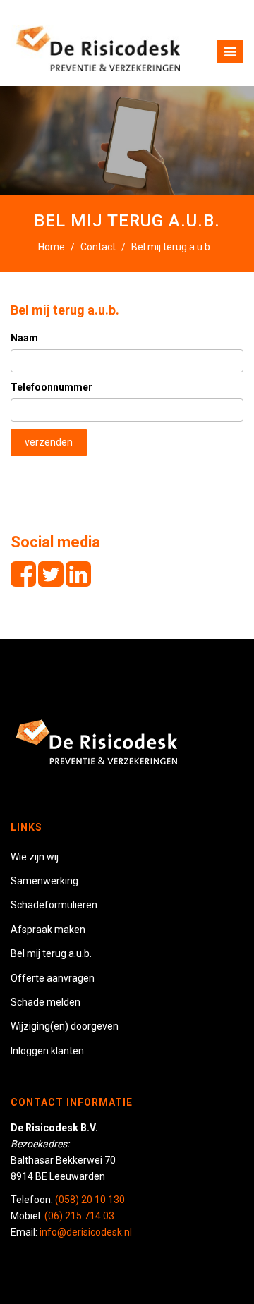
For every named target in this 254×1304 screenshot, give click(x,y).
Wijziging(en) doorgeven (65, 1026)
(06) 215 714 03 (79, 1215)
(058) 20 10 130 (90, 1199)
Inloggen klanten (47, 1050)
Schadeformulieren (54, 904)
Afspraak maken (48, 929)
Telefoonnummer (51, 387)
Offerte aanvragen (53, 978)
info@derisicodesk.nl (86, 1232)
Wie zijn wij (35, 857)
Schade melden (45, 1002)
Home (51, 246)
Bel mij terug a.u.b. (65, 310)
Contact (98, 246)
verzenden (49, 442)
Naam (24, 337)
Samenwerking (44, 880)
